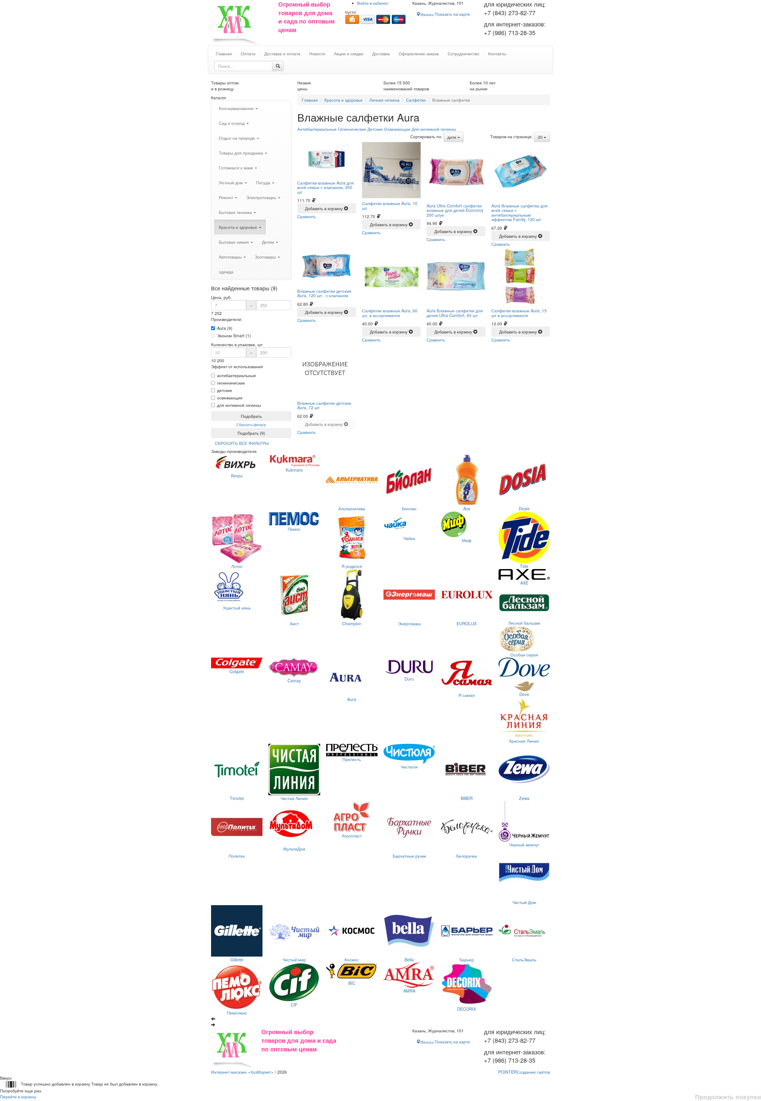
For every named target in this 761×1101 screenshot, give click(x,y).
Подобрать (251, 416)
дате (452, 137)
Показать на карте (445, 14)
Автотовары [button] (231, 257)
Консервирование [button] (237, 108)
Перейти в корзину (18, 1097)
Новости (317, 53)
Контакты (497, 53)
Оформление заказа (419, 53)
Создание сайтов (524, 1072)
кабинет (373, 3)
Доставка (381, 53)
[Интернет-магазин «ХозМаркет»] (241, 23)
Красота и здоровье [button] (238, 227)
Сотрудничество (463, 53)
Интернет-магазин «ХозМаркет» (242, 1072)
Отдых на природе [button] (237, 138)
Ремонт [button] (226, 197)
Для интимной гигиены (434, 129)
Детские (375, 129)
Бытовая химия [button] (234, 242)
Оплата (248, 53)
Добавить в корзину (324, 208)
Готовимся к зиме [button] (236, 168)
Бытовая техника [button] (236, 212)
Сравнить (306, 216)
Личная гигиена (384, 100)
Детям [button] (268, 242)
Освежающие (397, 129)
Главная (310, 100)
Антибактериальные (317, 129)
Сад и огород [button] (232, 123)
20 (541, 137)
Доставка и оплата (282, 53)
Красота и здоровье (343, 100)
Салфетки (416, 100)
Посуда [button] (263, 182)
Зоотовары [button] (266, 257)
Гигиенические (352, 129)
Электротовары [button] (261, 197)
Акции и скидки (348, 53)
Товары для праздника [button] (241, 153)
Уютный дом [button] (231, 182)
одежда (226, 272)
